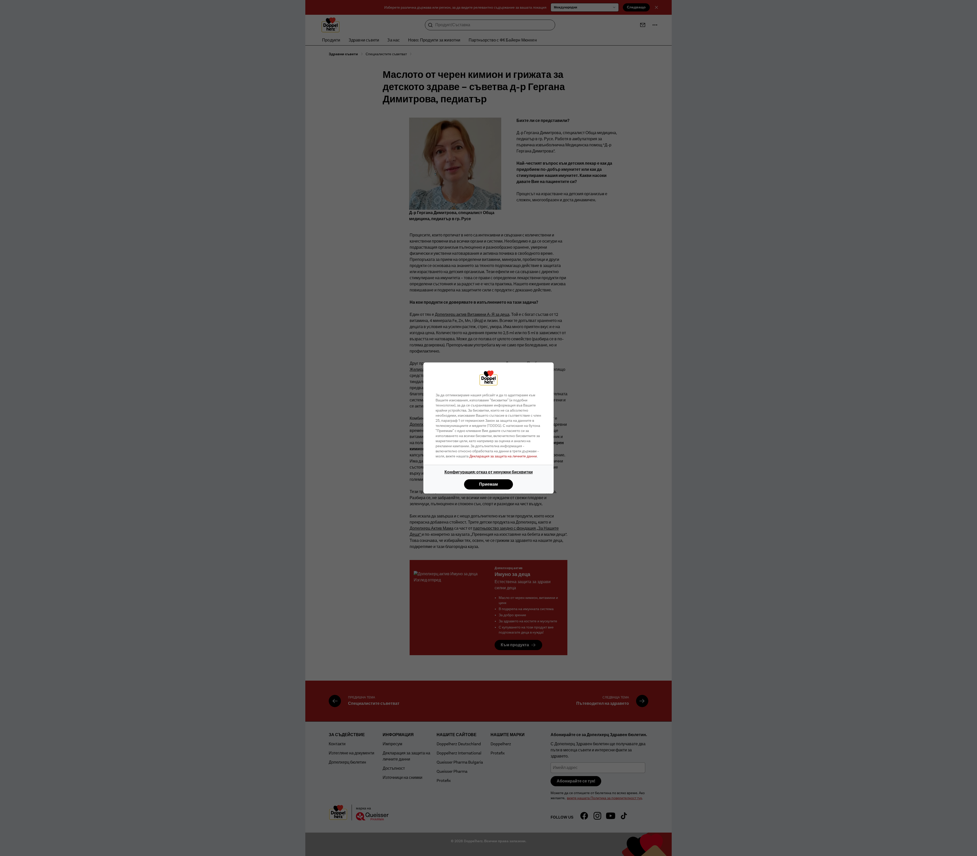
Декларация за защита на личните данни (503, 456)
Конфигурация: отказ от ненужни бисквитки (488, 472)
